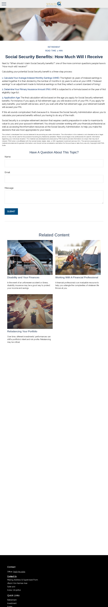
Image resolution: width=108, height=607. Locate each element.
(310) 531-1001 (19, 572)
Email (7, 172)
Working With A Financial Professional (76, 277)
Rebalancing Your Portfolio (22, 331)
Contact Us (12, 576)
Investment (11, 603)
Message (9, 188)
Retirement (11, 600)
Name (8, 156)
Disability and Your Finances (23, 277)
